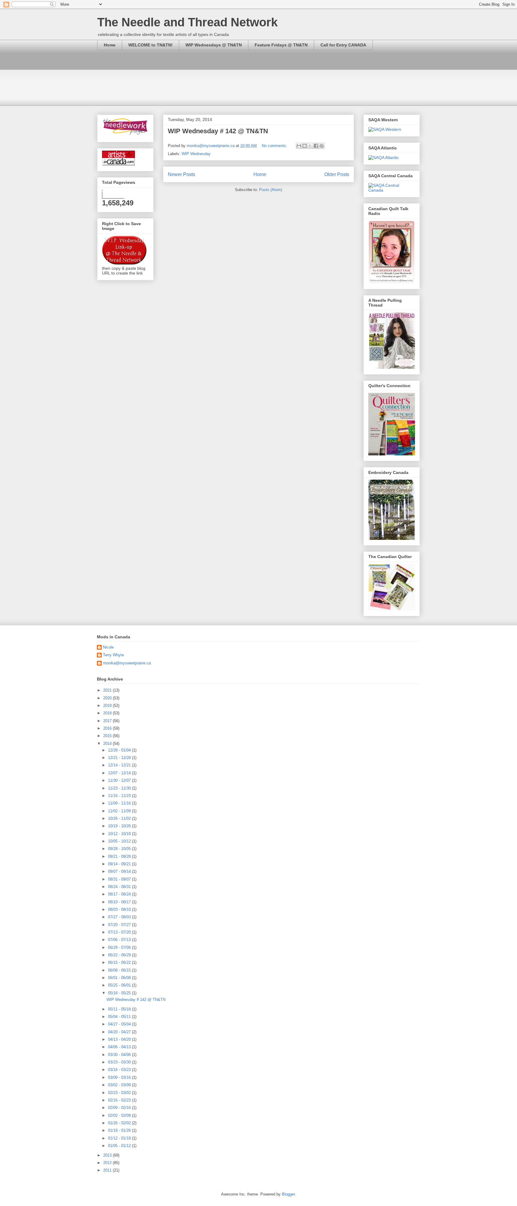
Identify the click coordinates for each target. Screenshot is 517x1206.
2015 (108, 736)
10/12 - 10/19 (120, 833)
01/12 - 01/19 (120, 1138)
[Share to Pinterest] (322, 146)
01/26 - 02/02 (120, 1123)
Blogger (288, 1194)
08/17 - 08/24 (120, 894)
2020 (108, 698)
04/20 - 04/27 (120, 1032)
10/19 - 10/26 (120, 826)
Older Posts (336, 174)
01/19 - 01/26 (120, 1130)
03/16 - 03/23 (120, 1069)
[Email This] (299, 146)
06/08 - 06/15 (120, 970)
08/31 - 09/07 (120, 879)
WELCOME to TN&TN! (150, 45)
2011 (108, 1170)
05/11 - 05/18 (120, 1009)
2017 (108, 721)
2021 (108, 690)
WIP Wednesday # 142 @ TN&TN (218, 131)
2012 (108, 1162)
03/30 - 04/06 (120, 1054)
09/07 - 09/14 (120, 871)
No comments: (275, 145)
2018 (108, 713)
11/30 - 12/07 (120, 780)
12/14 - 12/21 (120, 765)
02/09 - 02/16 (120, 1107)
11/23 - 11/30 (120, 788)
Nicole (108, 647)
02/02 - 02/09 (120, 1115)
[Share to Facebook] (316, 146)
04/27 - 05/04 (120, 1024)
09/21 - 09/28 (120, 856)
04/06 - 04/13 (120, 1047)
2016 (108, 728)
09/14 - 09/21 (120, 864)
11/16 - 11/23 (120, 795)
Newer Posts (181, 174)
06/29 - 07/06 (120, 947)
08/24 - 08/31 (120, 886)
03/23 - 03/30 (120, 1062)
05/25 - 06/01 (120, 985)
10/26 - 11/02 (120, 818)
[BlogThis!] (305, 146)
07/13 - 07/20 (120, 932)
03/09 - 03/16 (120, 1077)
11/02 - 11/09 (120, 811)
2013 (108, 1155)
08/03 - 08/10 (120, 909)
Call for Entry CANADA (343, 45)
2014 (108, 743)
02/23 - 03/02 (120, 1092)
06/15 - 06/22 (120, 962)
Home (109, 45)
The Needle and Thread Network (187, 22)
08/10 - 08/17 (120, 902)
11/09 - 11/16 (120, 803)
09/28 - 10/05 (120, 848)
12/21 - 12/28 (120, 757)
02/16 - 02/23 (120, 1100)
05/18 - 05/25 (120, 993)
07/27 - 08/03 (120, 917)
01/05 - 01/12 (120, 1145)
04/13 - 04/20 (120, 1039)
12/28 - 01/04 (120, 750)
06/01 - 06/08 (120, 977)
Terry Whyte (113, 655)
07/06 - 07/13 (120, 939)
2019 (108, 705)
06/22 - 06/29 (120, 955)
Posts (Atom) (270, 189)
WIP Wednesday (196, 153)
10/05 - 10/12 (120, 841)
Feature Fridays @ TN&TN (281, 45)
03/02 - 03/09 (120, 1085)
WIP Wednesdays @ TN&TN (213, 45)
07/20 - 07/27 (120, 924)
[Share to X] (310, 146)
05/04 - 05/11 (120, 1016)
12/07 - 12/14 (120, 773)
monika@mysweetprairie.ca (127, 663)
